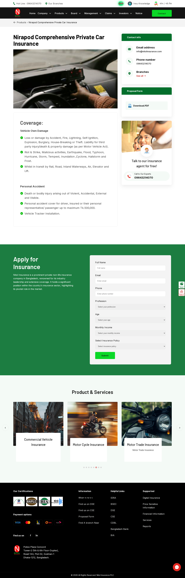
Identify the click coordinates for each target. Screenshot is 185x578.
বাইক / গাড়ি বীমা (166, 3)
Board (74, 13)
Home (32, 13)
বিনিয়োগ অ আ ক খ (85, 497)
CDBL (113, 522)
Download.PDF (141, 105)
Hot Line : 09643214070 (28, 3)
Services (147, 520)
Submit (105, 355)
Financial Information (154, 513)
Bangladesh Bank (120, 529)
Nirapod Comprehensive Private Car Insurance (53, 22)
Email (98, 275)
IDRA (113, 497)
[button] (84, 467)
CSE (113, 516)
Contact (162, 13)
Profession (100, 301)
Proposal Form (86, 516)
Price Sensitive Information (150, 506)
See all (139, 75)
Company (43, 13)
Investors (123, 13)
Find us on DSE (87, 504)
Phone (98, 288)
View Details (36, 457)
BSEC (113, 504)
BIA (112, 535)
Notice (139, 13)
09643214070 (143, 63)
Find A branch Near (89, 522)
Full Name (100, 262)
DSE (113, 510)
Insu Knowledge (141, 3)
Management (91, 13)
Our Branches (55, 3)
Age (97, 314)
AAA (121, 3)
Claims (108, 13)
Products (59, 13)
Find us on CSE (86, 510)
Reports (147, 526)
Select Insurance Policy (107, 340)
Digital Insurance (151, 497)
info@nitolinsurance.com (149, 51)
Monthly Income (103, 327)
